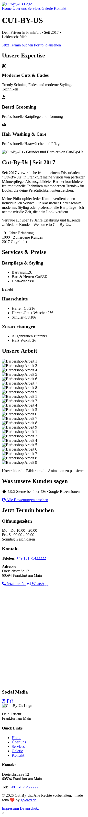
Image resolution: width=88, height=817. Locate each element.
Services (34, 8)
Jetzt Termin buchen (17, 45)
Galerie (47, 8)
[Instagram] (3, 701)
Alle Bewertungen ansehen (27, 500)
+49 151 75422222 (31, 558)
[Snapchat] (12, 701)
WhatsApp (39, 584)
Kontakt (60, 8)
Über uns (19, 8)
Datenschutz (29, 808)
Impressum (10, 808)
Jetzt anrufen (16, 584)
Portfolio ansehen (47, 45)
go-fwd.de (28, 800)
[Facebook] (7, 701)
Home (6, 8)
